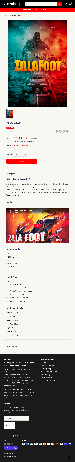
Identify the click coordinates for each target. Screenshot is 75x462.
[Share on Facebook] (57, 131)
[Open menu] (4, 4)
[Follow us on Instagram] (12, 444)
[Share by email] (67, 131)
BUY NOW (21, 161)
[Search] (59, 4)
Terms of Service (46, 378)
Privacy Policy (45, 375)
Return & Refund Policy (49, 372)
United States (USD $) (11, 436)
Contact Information (48, 381)
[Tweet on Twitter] (63, 131)
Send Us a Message (47, 366)
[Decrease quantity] (16, 154)
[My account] (66, 4)
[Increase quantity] (26, 154)
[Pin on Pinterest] (60, 131)
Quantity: (9, 154)
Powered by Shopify (10, 456)
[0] (70, 4)
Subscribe (9, 425)
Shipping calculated (20, 141)
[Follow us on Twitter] (8, 444)
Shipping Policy (46, 369)
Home (5, 15)
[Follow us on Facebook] (5, 444)
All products (12, 15)
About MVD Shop (46, 363)
